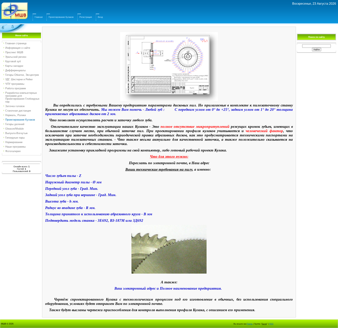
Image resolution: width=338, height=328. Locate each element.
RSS (271, 324)
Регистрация (85, 17)
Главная (39, 17)
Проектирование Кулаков (61, 17)
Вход (100, 17)
